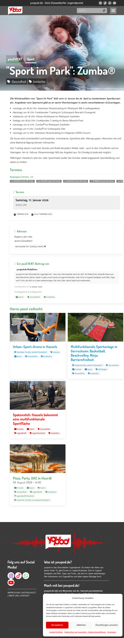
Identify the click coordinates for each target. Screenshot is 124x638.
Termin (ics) (22, 214)
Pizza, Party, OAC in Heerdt (32, 478)
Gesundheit (19, 81)
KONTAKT (25, 596)
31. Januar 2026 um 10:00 (75, 181)
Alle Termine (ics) (43, 214)
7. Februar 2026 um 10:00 (102, 181)
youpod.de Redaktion (27, 269)
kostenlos (39, 81)
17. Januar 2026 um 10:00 (22, 181)
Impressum (111, 632)
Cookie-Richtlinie (56, 632)
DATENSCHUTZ (28, 593)
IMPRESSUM (14, 593)
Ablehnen (81, 625)
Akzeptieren (57, 625)
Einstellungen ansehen (107, 625)
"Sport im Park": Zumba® (60, 70)
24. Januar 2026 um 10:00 (49, 181)
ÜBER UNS (14, 596)
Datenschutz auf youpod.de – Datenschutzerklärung (85, 632)
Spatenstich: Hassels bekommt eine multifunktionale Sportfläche (35, 419)
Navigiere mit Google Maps (29, 247)
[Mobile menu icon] (113, 11)
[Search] (104, 10)
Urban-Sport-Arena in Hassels (35, 346)
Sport (30, 59)
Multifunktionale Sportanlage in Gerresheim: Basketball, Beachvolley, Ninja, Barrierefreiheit (94, 353)
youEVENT (15, 59)
